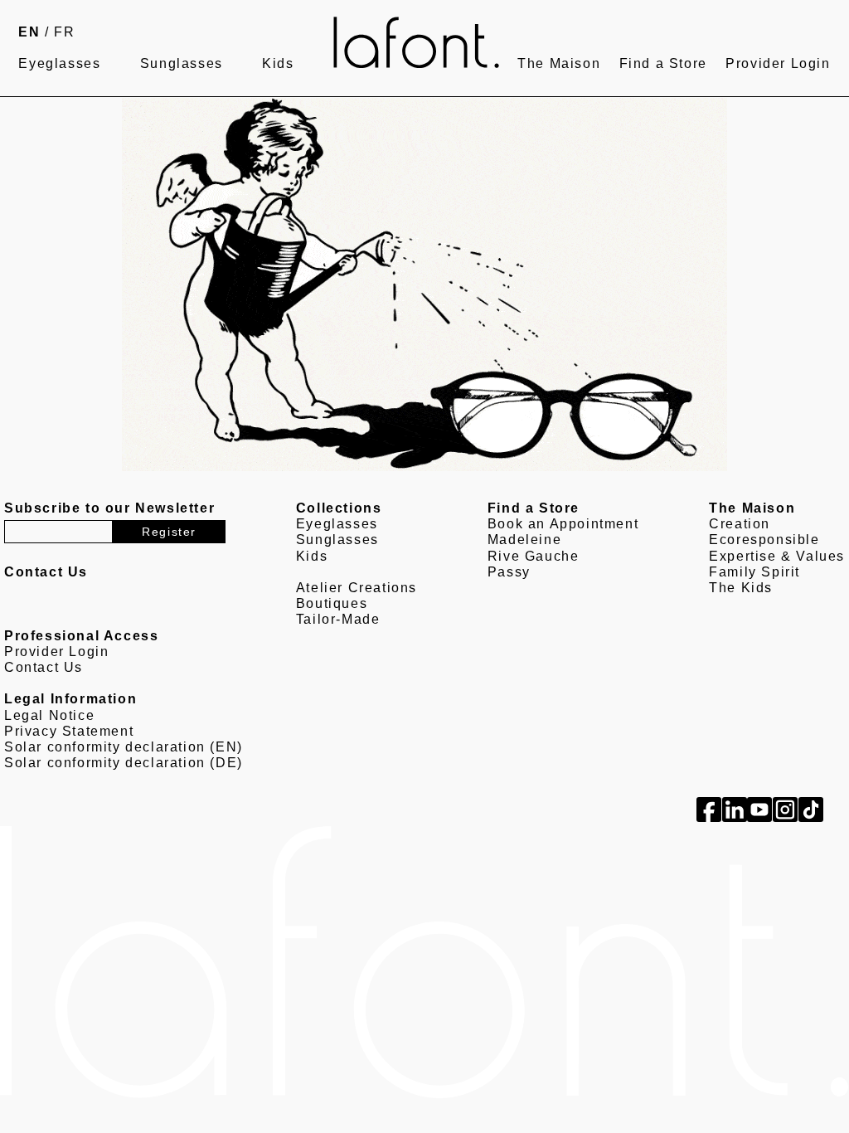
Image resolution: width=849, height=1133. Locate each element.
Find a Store (663, 63)
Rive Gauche (534, 556)
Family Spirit (754, 572)
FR (64, 32)
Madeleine (524, 539)
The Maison (558, 63)
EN (29, 32)
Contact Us (43, 667)
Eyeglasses (59, 63)
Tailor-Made (338, 619)
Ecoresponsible (764, 539)
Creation (739, 524)
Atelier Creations (356, 588)
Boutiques (331, 603)
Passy (509, 572)
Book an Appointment (563, 524)
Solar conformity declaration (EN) (123, 747)
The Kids (741, 588)
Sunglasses (181, 63)
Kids (278, 63)
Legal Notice (49, 715)
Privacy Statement (68, 731)
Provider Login (777, 63)
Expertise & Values (777, 556)
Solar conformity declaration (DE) (123, 763)
